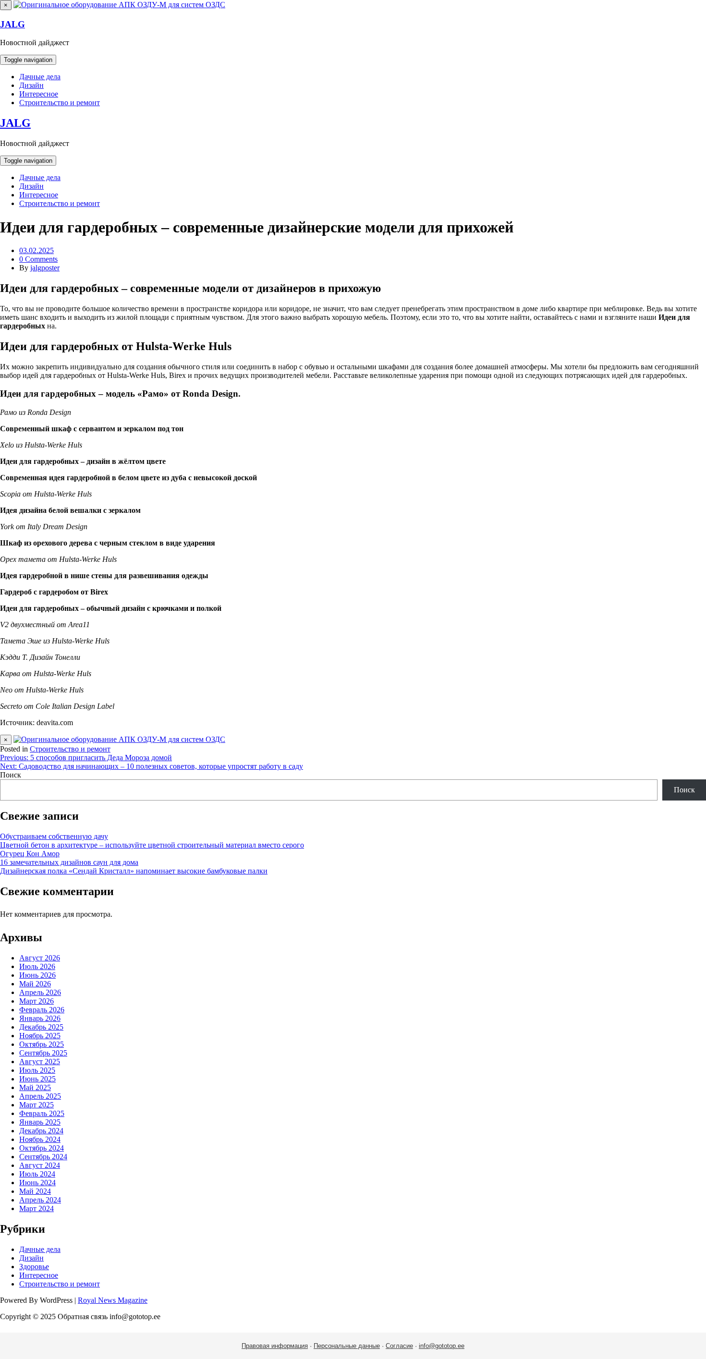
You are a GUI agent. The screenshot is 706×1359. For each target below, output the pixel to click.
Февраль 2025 (41, 1113)
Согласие (399, 1345)
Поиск (10, 775)
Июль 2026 (37, 966)
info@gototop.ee (441, 1345)
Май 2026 (35, 984)
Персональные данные (347, 1345)
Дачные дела (40, 77)
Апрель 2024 (40, 1200)
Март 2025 (36, 1105)
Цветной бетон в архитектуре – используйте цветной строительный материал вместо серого (152, 845)
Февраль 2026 (41, 1010)
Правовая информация (275, 1345)
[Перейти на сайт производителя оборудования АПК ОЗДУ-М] (119, 4)
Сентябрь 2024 (43, 1157)
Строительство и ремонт (59, 102)
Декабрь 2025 (41, 1027)
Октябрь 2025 (41, 1044)
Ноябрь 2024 (40, 1139)
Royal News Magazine (112, 1300)
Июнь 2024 (37, 1182)
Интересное (38, 94)
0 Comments (38, 259)
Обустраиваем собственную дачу (54, 836)
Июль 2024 (37, 1174)
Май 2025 (35, 1087)
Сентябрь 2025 (43, 1053)
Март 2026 (36, 1001)
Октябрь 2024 (41, 1148)
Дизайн (31, 85)
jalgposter (45, 268)
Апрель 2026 (40, 992)
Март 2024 (36, 1208)
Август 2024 (39, 1165)
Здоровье (34, 1266)
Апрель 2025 (40, 1096)
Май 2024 (35, 1191)
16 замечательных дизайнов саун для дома (69, 862)
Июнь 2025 (37, 1079)
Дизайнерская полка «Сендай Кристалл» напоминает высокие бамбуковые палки (134, 871)
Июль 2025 (37, 1070)
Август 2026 (39, 958)
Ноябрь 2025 (40, 1035)
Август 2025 (39, 1061)
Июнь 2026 (37, 975)
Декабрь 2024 (41, 1131)
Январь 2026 (40, 1018)
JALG (12, 24)
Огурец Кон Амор (30, 853)
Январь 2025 (40, 1122)
